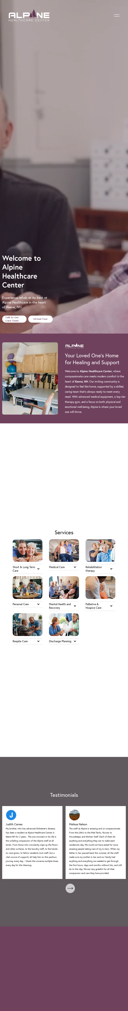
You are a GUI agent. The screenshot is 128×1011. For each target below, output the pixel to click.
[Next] (70, 888)
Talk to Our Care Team (12, 319)
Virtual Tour (40, 319)
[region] (64, 842)
